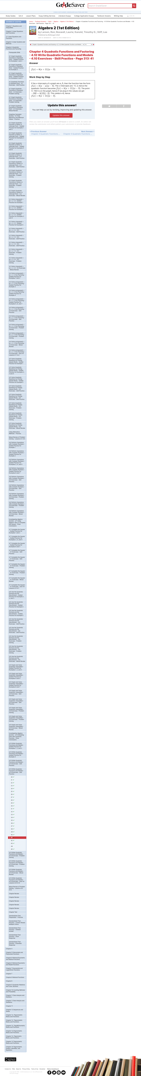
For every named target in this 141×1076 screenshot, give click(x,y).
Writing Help (118, 16)
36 (12, 823)
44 (12, 846)
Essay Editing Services (47, 16)
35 (12, 820)
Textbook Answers (104, 16)
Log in (131, 16)
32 (12, 811)
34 (12, 817)
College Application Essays (84, 16)
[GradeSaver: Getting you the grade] (70, 5)
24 (12, 788)
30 (12, 806)
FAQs (13, 1069)
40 (12, 834)
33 (12, 814)
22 (12, 783)
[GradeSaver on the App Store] (10, 1059)
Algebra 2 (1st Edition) (67, 21)
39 (12, 832)
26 (12, 794)
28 (12, 800)
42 (12, 840)
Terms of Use (34, 1069)
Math (50, 21)
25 (12, 791)
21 (12, 780)
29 (12, 803)
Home (31, 21)
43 (12, 843)
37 (12, 826)
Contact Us (8, 1069)
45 (12, 849)
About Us (18, 1069)
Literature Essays (64, 16)
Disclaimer (42, 1069)
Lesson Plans (30, 16)
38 (12, 829)
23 (12, 785)
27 (12, 797)
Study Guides (10, 16)
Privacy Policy (26, 1069)
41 (12, 837)
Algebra (56, 21)
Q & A (21, 16)
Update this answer (61, 115)
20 (12, 777)
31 (12, 809)
